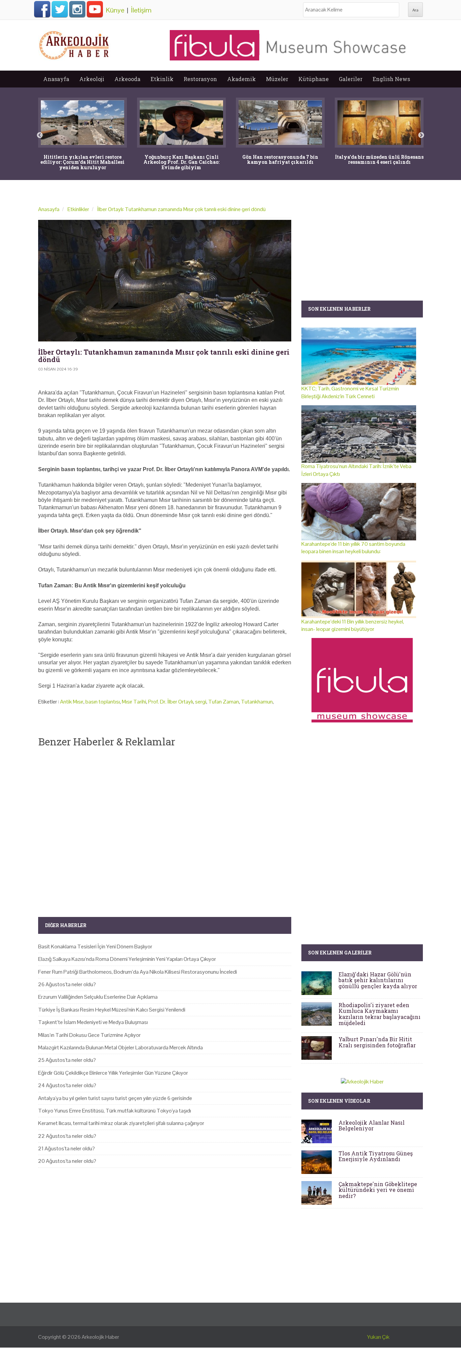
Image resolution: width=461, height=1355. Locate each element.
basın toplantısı (102, 701)
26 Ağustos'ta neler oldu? (67, 984)
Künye (115, 10)
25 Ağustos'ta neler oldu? (67, 1060)
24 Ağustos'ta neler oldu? (67, 1085)
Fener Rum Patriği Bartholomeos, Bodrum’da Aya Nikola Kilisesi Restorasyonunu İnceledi (137, 971)
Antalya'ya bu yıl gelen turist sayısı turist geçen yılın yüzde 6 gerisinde (115, 1098)
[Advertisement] (164, 826)
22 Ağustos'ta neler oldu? (67, 1136)
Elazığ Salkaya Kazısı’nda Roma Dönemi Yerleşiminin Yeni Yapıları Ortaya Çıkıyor (127, 959)
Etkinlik (162, 78)
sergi (200, 701)
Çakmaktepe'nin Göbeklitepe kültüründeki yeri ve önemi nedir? (377, 1189)
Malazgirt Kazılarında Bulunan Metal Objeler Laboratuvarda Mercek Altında (120, 1047)
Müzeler (277, 78)
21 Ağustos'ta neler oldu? (66, 1148)
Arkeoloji (91, 78)
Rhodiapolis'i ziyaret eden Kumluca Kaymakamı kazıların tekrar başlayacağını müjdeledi (379, 1013)
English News (391, 78)
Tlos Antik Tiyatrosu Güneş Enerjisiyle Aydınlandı (375, 1156)
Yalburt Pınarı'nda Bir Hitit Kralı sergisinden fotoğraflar (377, 1042)
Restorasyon (200, 78)
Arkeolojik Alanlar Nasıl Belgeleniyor (371, 1125)
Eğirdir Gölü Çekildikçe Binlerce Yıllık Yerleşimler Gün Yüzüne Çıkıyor (113, 1072)
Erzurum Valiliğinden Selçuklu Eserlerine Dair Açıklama (98, 996)
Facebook (42, 9)
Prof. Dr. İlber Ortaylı (170, 701)
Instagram (77, 9)
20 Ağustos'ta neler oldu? (67, 1161)
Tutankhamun (257, 701)
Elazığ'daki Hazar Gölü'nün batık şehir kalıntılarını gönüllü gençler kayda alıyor (377, 980)
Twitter (60, 9)
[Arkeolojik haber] (74, 43)
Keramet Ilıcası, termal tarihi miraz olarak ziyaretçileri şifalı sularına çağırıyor (121, 1123)
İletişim (141, 10)
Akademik (241, 78)
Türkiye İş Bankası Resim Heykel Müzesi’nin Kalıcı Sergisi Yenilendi (111, 1009)
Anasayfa (56, 78)
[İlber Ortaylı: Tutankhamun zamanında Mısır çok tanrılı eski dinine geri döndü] (164, 280)
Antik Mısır (71, 701)
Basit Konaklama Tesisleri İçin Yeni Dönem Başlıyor (95, 946)
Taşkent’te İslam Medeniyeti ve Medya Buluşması (93, 1022)
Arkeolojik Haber (100, 1336)
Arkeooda (127, 78)
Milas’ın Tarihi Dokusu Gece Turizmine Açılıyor (89, 1035)
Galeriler (350, 78)
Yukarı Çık (378, 1336)
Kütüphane (313, 78)
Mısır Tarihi (134, 701)
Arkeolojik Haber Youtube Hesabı (95, 9)
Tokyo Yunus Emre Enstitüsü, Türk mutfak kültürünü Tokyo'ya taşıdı (114, 1110)
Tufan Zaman (223, 701)
